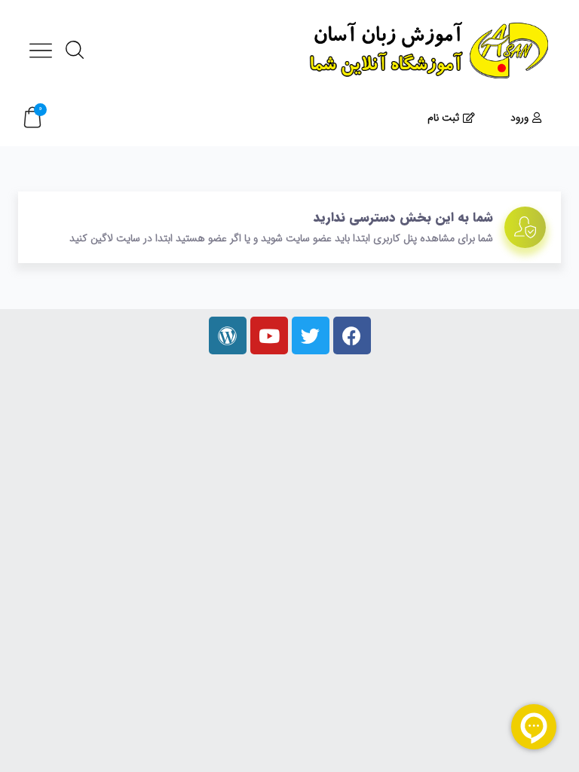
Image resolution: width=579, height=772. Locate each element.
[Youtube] (269, 335)
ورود (519, 117)
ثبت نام (443, 117)
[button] (32, 118)
